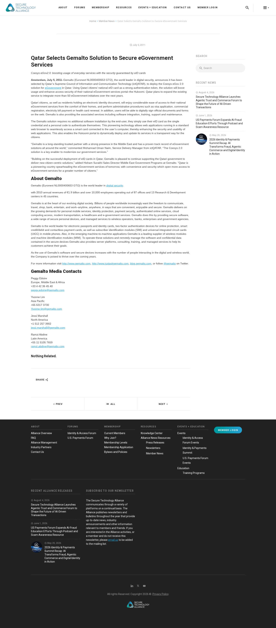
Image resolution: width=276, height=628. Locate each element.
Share (40, 379)
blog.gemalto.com (140, 263)
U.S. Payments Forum (80, 437)
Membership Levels (115, 442)
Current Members (114, 433)
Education (183, 468)
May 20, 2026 (219, 135)
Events (181, 433)
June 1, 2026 (205, 115)
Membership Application (118, 447)
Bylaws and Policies (115, 451)
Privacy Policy (160, 594)
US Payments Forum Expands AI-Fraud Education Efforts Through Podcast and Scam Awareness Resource (219, 123)
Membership (100, 7)
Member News (154, 453)
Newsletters (153, 447)
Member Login (208, 7)
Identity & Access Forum (82, 433)
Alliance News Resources (155, 437)
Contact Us (182, 7)
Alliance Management (44, 442)
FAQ (33, 437)
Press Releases (155, 442)
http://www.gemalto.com (76, 263)
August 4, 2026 (206, 92)
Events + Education (152, 7)
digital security (114, 185)
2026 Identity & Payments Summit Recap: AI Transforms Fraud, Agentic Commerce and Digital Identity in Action (227, 146)
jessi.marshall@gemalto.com (48, 327)
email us (113, 539)
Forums (79, 7)
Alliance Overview (41, 433)
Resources (124, 7)
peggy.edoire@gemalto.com (47, 290)
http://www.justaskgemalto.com (110, 263)
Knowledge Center (152, 433)
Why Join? (110, 437)
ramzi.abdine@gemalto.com (47, 346)
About (62, 7)
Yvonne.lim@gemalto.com (46, 308)
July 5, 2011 (138, 45)
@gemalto (170, 263)
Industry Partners (41, 447)
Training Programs (194, 472)
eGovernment (53, 87)
